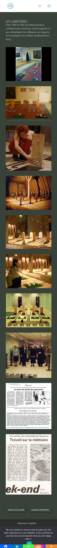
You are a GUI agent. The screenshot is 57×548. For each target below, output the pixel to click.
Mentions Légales (27, 523)
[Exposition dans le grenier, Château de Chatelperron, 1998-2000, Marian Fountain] (28, 170)
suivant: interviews (40, 509)
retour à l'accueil (16, 509)
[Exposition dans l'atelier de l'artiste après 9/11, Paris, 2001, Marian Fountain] (28, 81)
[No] (53, 536)
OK (29, 543)
